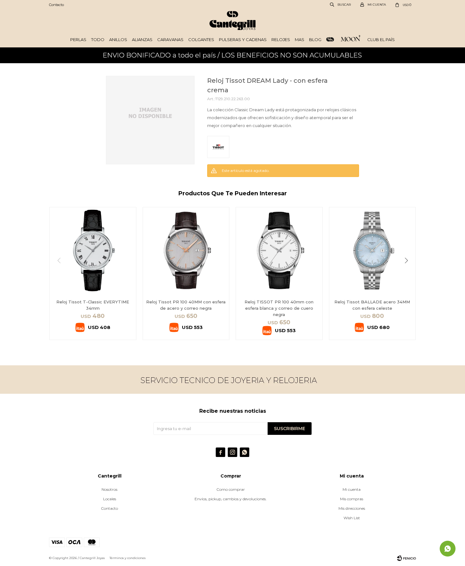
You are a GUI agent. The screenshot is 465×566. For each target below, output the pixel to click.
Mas (299, 39)
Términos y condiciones (127, 558)
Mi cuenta (352, 489)
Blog (315, 39)
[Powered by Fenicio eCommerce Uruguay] (406, 558)
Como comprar (230, 489)
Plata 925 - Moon (351, 39)
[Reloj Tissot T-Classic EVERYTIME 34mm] (92, 250)
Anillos (118, 39)
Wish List (352, 517)
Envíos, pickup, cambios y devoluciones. (231, 498)
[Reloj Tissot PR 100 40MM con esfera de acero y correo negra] (186, 250)
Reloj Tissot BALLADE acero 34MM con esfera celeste (372, 305)
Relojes (280, 39)
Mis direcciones (351, 508)
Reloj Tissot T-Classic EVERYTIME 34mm (92, 305)
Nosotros (109, 489)
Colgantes (201, 39)
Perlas (78, 39)
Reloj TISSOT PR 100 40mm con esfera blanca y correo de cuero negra (279, 308)
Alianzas (142, 39)
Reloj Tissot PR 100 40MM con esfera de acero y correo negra (186, 305)
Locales (109, 498)
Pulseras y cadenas (243, 39)
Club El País (381, 39)
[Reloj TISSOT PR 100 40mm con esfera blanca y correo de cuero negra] (279, 250)
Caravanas (170, 39)
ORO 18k (330, 39)
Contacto (56, 5)
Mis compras (351, 498)
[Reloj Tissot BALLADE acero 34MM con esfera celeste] (372, 250)
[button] (408, 273)
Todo (97, 39)
